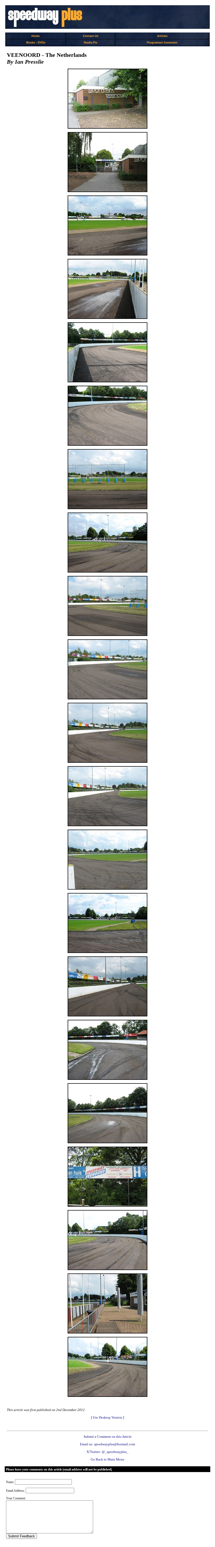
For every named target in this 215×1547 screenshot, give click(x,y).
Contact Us (90, 35)
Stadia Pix (90, 42)
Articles (162, 35)
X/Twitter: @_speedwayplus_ (107, 1452)
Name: (10, 1482)
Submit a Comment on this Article (108, 1437)
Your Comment (15, 1498)
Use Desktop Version (107, 1417)
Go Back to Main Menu (107, 1459)
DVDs (41, 42)
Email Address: (15, 1490)
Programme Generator (162, 42)
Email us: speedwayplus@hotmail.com (107, 1444)
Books (30, 42)
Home (35, 35)
